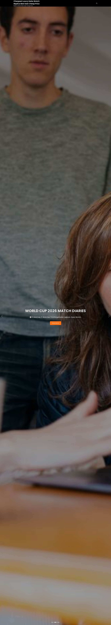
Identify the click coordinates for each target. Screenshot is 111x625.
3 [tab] (58, 622)
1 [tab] (52, 622)
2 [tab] (55, 622)
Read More (55, 331)
